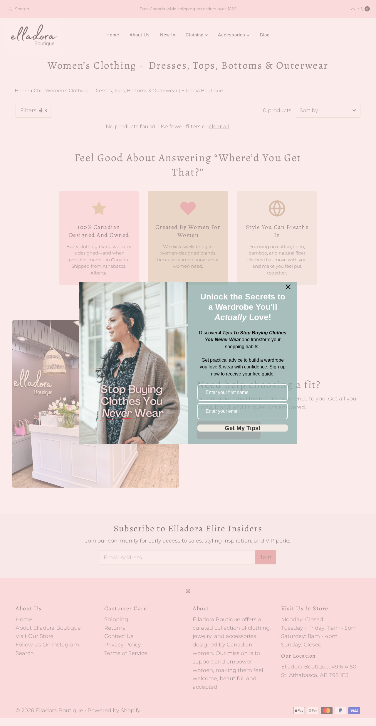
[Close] (288, 287)
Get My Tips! (243, 428)
